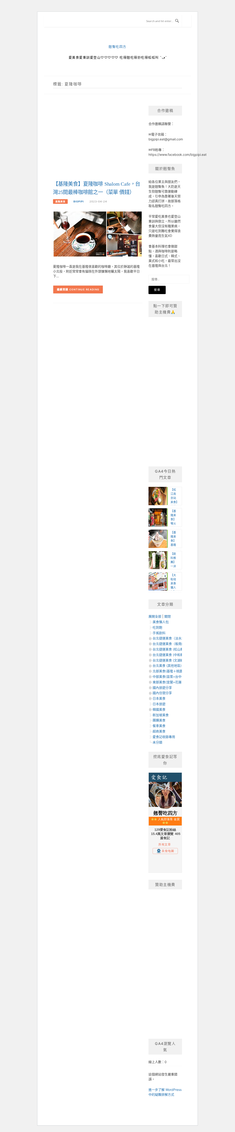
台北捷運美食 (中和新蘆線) (172, 655)
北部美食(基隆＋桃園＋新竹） (174, 671)
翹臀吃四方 (117, 46)
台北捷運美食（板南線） (170, 644)
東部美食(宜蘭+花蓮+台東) (172, 682)
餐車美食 (159, 726)
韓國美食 (159, 709)
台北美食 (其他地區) (167, 665)
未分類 (157, 742)
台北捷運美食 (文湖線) (169, 660)
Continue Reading (84, 289)
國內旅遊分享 (162, 687)
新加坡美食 (161, 715)
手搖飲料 (159, 633)
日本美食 (159, 698)
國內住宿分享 (162, 693)
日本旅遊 (159, 704)
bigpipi (78, 201)
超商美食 (159, 731)
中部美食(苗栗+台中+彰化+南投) (176, 676)
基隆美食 (60, 201)
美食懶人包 (161, 622)
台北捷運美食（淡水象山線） (173, 638)
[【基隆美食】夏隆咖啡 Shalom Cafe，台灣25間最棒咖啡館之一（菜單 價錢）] (97, 234)
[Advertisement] (97, 142)
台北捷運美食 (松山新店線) (172, 649)
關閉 (167, 616)
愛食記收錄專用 (164, 737)
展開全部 (154, 616)
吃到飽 (157, 627)
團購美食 (159, 720)
